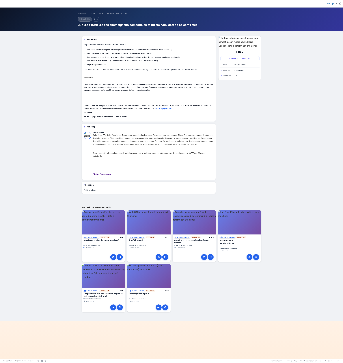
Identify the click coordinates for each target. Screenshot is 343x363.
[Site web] (38, 360)
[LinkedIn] (41, 360)
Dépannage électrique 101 (139, 294)
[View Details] (113, 257)
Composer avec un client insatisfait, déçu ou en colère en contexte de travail (103, 295)
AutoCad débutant (227, 243)
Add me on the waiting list (240, 58)
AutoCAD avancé (136, 240)
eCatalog (81, 13)
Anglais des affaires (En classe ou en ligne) (101, 240)
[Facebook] (45, 360)
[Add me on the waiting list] (120, 257)
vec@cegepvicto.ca (163, 108)
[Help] (333, 3)
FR (328, 3)
